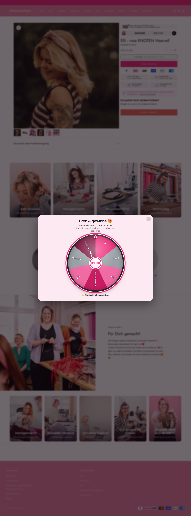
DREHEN (95, 263)
